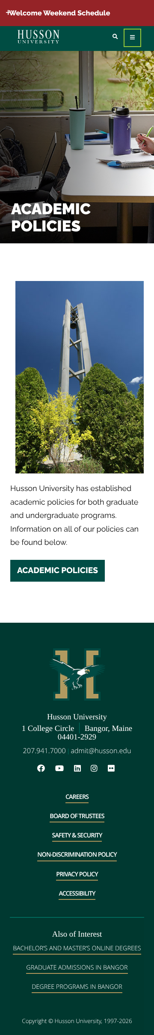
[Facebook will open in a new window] (45, 768)
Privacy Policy (77, 874)
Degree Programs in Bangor (77, 987)
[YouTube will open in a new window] (63, 768)
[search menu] (115, 37)
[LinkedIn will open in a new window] (81, 768)
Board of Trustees (77, 816)
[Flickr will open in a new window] (112, 768)
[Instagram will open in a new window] (98, 768)
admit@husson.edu (101, 750)
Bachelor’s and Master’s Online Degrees (77, 948)
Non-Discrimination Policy (76, 855)
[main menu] (132, 38)
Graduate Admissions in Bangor (76, 968)
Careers (77, 797)
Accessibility (77, 894)
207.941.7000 (44, 750)
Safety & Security (77, 835)
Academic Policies (57, 570)
